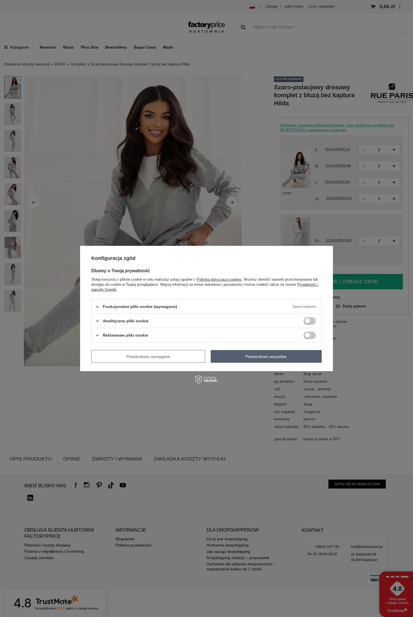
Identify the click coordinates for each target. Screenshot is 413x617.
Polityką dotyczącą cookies (219, 279)
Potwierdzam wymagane (148, 356)
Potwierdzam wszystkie (266, 356)
